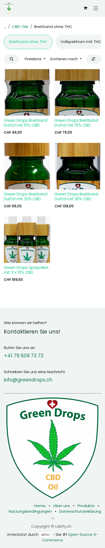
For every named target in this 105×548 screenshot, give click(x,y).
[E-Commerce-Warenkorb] (85, 8)
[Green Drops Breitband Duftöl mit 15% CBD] (78, 92)
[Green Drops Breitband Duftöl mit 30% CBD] (78, 166)
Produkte (86, 505)
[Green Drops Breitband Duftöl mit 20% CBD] (27, 166)
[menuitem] (28, 42)
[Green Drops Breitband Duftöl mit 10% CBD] (27, 92)
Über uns (61, 505)
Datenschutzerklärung (80, 511)
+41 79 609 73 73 (23, 355)
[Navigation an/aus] (95, 8)
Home (40, 505)
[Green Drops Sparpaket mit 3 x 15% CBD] (27, 239)
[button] (11, 59)
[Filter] (93, 59)
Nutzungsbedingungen (30, 511)
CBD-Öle (20, 26)
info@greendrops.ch (28, 379)
